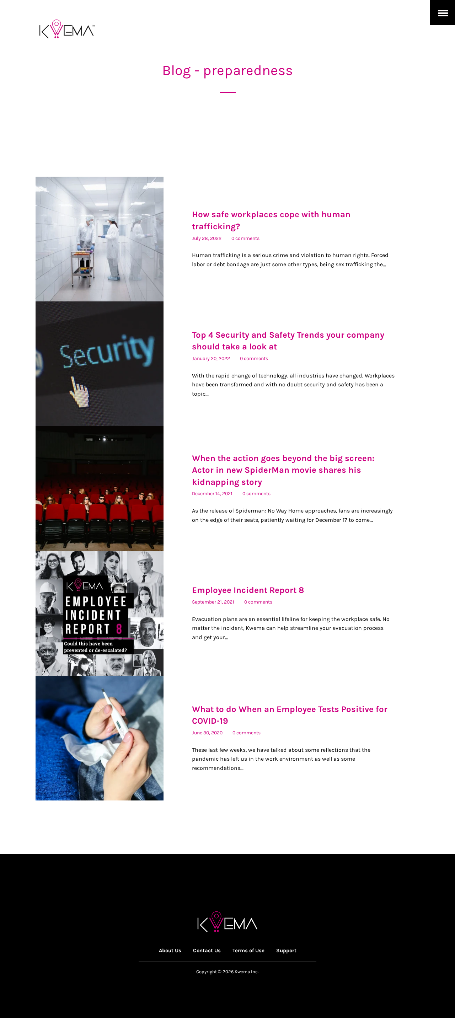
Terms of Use (248, 950)
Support (286, 950)
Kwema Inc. (246, 971)
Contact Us (207, 950)
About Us (170, 950)
